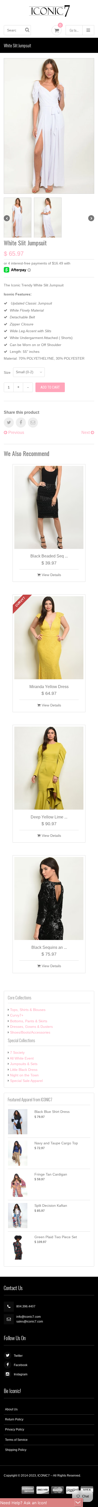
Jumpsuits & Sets (23, 1064)
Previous (15, 432)
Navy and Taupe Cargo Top (56, 1143)
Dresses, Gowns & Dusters (31, 1027)
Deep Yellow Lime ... (49, 817)
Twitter (18, 1356)
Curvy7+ (16, 1015)
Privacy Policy (14, 1429)
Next (86, 432)
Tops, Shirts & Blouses (27, 1010)
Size (7, 372)
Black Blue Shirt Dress (52, 1112)
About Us (11, 1409)
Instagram (20, 1374)
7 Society (17, 1052)
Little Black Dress (23, 1070)
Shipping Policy (15, 1450)
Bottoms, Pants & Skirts (28, 1021)
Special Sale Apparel (26, 1081)
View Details (51, 575)
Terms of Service (16, 1440)
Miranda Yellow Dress (49, 687)
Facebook (20, 1365)
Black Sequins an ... (49, 947)
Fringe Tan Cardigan (50, 1174)
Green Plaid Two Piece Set (55, 1237)
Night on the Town (24, 1075)
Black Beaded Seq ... (49, 556)
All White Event (22, 1058)
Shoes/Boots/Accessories (30, 1032)
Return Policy (14, 1419)
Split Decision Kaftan (50, 1205)
